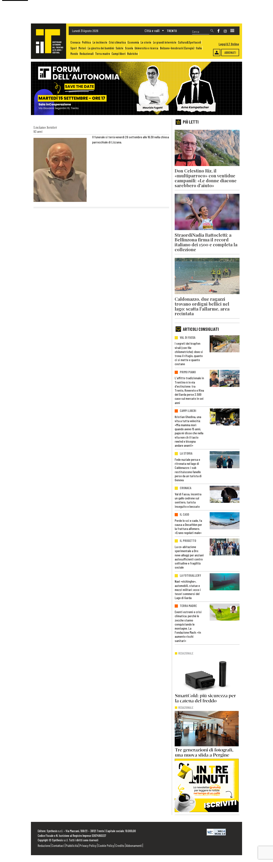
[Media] (232, 30)
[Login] (216, 52)
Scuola (129, 48)
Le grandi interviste (164, 42)
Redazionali (86, 53)
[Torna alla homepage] (48, 41)
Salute (119, 48)
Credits (120, 845)
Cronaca (75, 42)
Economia (133, 42)
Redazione (44, 845)
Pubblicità (72, 845)
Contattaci (58, 845)
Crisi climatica (117, 42)
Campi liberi (118, 53)
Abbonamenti (134, 845)
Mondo (74, 53)
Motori (82, 48)
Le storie (146, 42)
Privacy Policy (88, 845)
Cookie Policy (106, 845)
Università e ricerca (146, 48)
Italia (199, 48)
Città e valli (152, 30)
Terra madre (102, 53)
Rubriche (132, 53)
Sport (73, 48)
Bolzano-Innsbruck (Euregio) (177, 48)
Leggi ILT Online (229, 44)
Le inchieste (100, 42)
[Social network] (218, 31)
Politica (86, 42)
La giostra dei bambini (101, 48)
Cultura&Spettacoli (189, 42)
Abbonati (230, 52)
